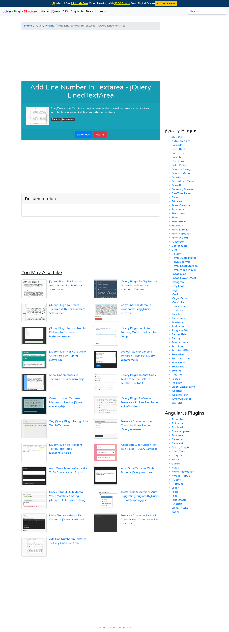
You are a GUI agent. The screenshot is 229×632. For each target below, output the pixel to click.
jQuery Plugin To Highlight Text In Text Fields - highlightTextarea (65, 449)
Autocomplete (180, 431)
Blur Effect (178, 149)
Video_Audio (179, 508)
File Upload (178, 213)
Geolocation (179, 245)
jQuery (55, 11)
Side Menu (178, 362)
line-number (68, 119)
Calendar (177, 439)
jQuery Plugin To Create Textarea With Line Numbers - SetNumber (68, 309)
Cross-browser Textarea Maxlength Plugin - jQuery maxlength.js (66, 402)
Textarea (56, 119)
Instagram (178, 282)
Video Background (183, 386)
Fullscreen (177, 241)
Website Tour (179, 394)
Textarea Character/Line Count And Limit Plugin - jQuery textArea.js (136, 425)
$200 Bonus (122, 3)
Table (174, 492)
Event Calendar (181, 205)
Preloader (177, 326)
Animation (177, 423)
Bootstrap (178, 435)
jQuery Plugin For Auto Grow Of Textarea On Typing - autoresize (67, 355)
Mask (175, 294)
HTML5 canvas (180, 262)
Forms (175, 459)
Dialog (175, 197)
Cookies (176, 177)
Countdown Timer (182, 181)
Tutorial (99, 134)
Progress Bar (179, 330)
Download (83, 134)
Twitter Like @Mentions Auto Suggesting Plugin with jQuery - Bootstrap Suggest (140, 496)
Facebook (177, 209)
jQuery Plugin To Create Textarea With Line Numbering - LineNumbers (140, 402)
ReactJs (91, 11)
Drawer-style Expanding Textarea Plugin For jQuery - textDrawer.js (139, 355)
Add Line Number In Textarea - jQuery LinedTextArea (90, 91)
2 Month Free (79, 3)
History (176, 253)
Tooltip (175, 378)
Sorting (176, 370)
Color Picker (179, 165)
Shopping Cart (180, 358)
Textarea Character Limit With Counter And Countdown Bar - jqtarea (139, 519)
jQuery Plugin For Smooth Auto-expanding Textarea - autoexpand (66, 285)
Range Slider (179, 334)
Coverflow (178, 185)
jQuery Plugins (45, 25)
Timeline (176, 374)
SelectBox (177, 354)
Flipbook (177, 225)
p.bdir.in (110, 627)
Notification (178, 310)
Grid (174, 249)
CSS (65, 11)
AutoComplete (180, 141)
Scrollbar (177, 346)
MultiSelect (178, 302)
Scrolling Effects (181, 350)
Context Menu (180, 173)
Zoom (175, 512)
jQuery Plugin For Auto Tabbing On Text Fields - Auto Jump (140, 332)
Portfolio (177, 322)
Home (45, 11)
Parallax (176, 314)
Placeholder (179, 318)
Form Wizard (179, 237)
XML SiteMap (124, 627)
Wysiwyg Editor (181, 399)
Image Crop (179, 274)
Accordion (178, 419)
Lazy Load (177, 286)
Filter (174, 217)
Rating (175, 338)
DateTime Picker (181, 193)
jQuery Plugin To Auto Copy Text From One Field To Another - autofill (138, 379)
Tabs (174, 496)
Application (178, 427)
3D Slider (177, 137)
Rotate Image (180, 342)
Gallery (176, 463)
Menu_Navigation (182, 471)
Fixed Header (180, 221)
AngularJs (76, 11)
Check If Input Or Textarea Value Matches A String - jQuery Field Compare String (67, 496)
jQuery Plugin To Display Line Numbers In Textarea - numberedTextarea (139, 285)
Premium (177, 483)
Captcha (176, 157)
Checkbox (177, 161)
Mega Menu (179, 298)
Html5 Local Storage (184, 266)
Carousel (177, 443)
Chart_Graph (180, 447)
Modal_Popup (180, 475)
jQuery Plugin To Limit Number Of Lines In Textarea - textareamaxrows (68, 332)
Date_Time (178, 451)
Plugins (176, 479)
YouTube (176, 403)
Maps (175, 467)
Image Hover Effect (183, 278)
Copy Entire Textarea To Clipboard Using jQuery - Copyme (137, 309)
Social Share (179, 366)
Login (175, 290)
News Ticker (179, 306)
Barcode (176, 145)
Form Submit (179, 229)
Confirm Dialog (181, 169)
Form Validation (181, 233)
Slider (175, 487)
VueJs (102, 11)
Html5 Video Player (183, 270)
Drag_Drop (178, 455)
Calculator (177, 153)
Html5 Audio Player (183, 258)
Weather (176, 390)
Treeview (177, 382)
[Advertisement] (90, 55)
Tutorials (176, 504)
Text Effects (178, 500)
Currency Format (182, 189)
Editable (176, 201)
